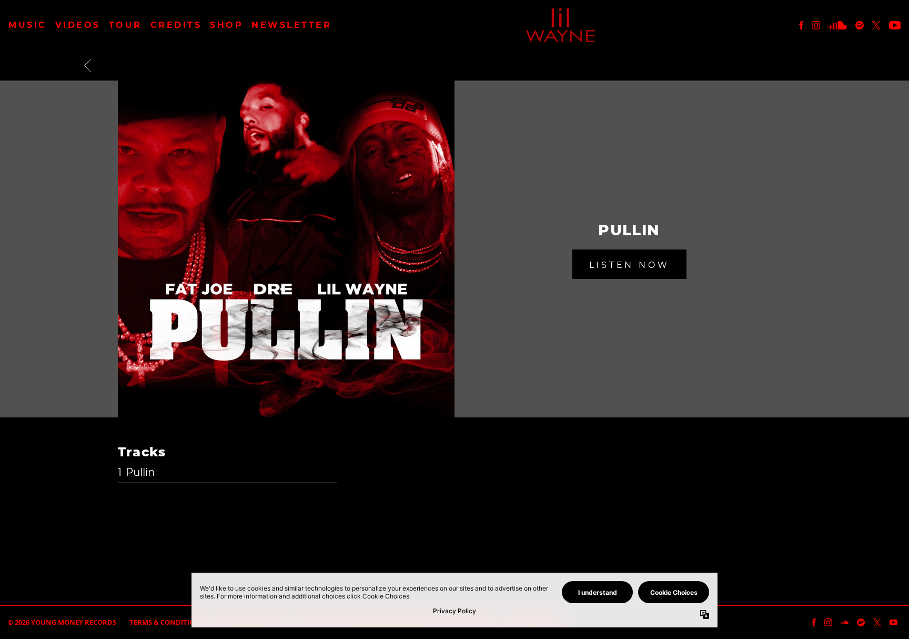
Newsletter (291, 25)
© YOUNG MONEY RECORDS (61, 622)
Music (27, 25)
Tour (125, 25)
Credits (176, 25)
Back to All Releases (454, 558)
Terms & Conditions (166, 622)
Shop (226, 25)
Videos (77, 25)
